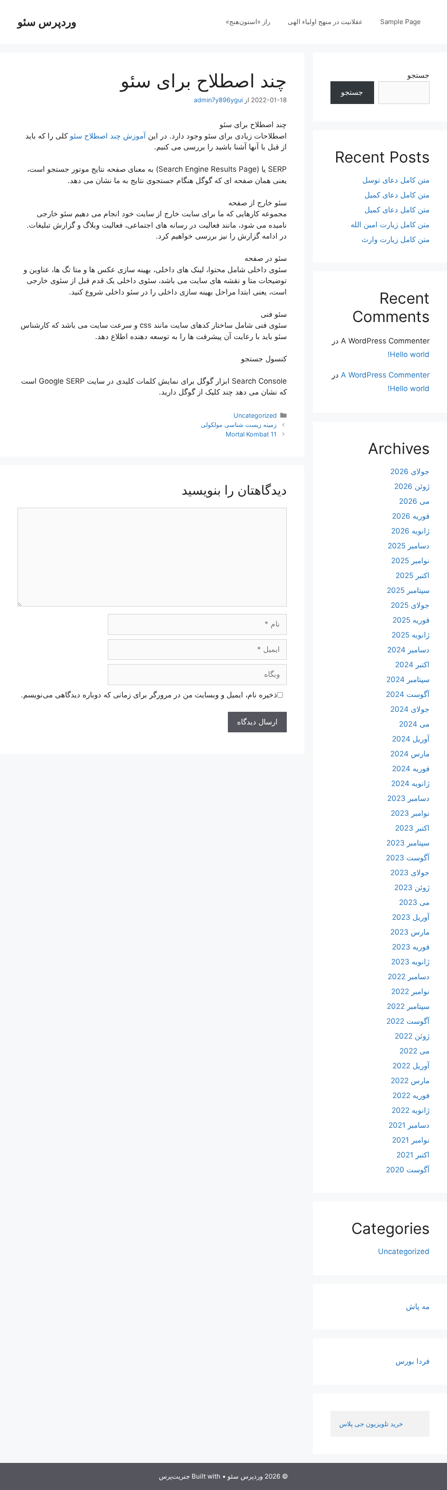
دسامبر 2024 (408, 649)
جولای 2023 (410, 872)
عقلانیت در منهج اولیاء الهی (325, 21)
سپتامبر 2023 (408, 843)
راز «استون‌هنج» (248, 21)
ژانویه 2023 (410, 961)
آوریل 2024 (411, 739)
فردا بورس (412, 1361)
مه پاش (418, 1306)
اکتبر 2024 (412, 664)
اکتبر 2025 (412, 575)
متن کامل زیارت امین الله (390, 224)
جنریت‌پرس (174, 1476)
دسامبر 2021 (409, 1125)
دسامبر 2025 (409, 545)
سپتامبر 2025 (408, 590)
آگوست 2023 (408, 857)
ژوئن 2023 (412, 887)
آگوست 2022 (408, 1021)
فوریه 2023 (411, 947)
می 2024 (414, 724)
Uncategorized (255, 415)
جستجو (418, 75)
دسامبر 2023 (408, 798)
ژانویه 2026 (410, 531)
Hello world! (409, 354)
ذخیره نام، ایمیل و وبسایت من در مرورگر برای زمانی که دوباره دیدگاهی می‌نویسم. (149, 694)
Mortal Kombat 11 (251, 434)
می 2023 (414, 902)
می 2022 (414, 1050)
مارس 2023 (410, 932)
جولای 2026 (410, 471)
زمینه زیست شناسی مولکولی (239, 424)
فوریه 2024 (411, 768)
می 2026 (414, 501)
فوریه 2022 (411, 1095)
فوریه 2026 (411, 516)
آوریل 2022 (411, 1065)
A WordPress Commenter (385, 375)
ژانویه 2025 (411, 635)
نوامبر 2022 (410, 991)
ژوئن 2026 (412, 486)
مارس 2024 (410, 753)
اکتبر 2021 (413, 1154)
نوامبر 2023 (410, 813)
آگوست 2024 (408, 694)
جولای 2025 (410, 605)
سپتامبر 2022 (408, 1006)
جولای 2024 (410, 709)
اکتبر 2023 (412, 828)
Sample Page (400, 21)
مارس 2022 (410, 1080)
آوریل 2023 (411, 917)
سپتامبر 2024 (408, 679)
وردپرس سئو (46, 21)
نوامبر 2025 (410, 560)
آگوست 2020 (408, 1169)
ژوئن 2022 (412, 1036)
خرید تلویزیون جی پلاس (372, 1424)
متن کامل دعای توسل (396, 180)
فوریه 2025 (411, 620)
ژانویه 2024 (410, 783)
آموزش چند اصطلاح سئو (109, 136)
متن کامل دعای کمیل (397, 195)
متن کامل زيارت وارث (395, 239)
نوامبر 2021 (411, 1140)
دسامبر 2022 (409, 976)
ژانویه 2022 (411, 1110)
